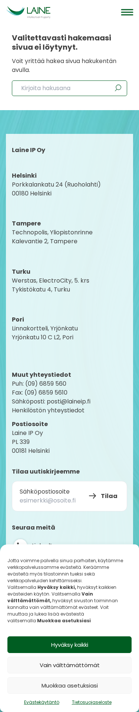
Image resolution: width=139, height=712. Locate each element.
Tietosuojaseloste (92, 702)
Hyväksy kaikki (69, 645)
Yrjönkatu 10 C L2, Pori (42, 337)
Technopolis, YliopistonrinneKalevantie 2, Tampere (52, 236)
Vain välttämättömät (70, 665)
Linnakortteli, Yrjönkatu (45, 328)
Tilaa (109, 496)
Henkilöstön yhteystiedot (48, 410)
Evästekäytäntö (41, 702)
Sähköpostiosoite (45, 491)
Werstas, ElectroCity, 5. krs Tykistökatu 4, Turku (51, 285)
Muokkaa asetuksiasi (70, 685)
